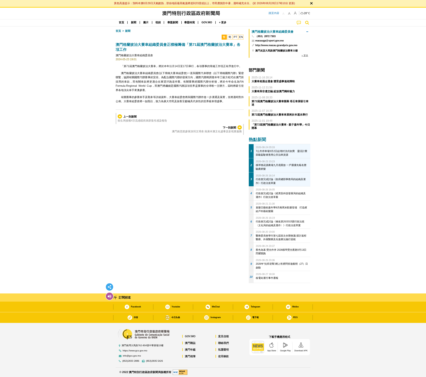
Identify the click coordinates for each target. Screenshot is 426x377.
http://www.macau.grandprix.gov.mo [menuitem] (276, 45)
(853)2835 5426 (154, 361)
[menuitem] (133, 22)
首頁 (118, 30)
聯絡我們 (223, 343)
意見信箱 (223, 336)
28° (307, 13)
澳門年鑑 (190, 349)
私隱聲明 (223, 349)
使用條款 (223, 356)
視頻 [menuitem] (158, 22)
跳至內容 (274, 13)
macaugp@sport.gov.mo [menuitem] (269, 40)
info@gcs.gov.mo (132, 356)
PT (235, 37)
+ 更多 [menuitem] (305, 55)
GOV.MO (190, 336)
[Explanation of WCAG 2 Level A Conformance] (180, 372)
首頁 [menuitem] (121, 22)
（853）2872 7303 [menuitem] (265, 36)
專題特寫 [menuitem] (189, 22)
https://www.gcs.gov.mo (135, 350)
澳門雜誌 (190, 343)
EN (241, 37)
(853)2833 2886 (130, 361)
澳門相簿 (190, 356)
